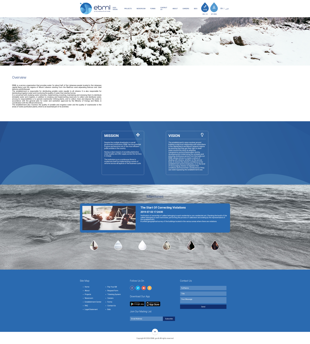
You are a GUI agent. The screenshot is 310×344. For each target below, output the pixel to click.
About (175, 8)
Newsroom (141, 8)
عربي (227, 8)
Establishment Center (93, 302)
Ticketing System (114, 294)
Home (87, 287)
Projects (128, 8)
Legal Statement (91, 309)
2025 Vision (115, 8)
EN (222, 8)
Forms (152, 8)
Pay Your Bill (112, 287)
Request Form (112, 291)
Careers (185, 8)
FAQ (86, 306)
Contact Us (163, 8)
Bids (195, 8)
